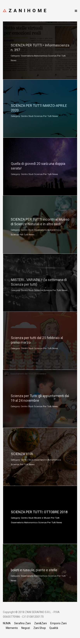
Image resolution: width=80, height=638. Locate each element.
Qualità (53, 627)
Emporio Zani (58, 623)
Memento (12, 627)
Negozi (25, 627)
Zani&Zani (40, 623)
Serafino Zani (22, 623)
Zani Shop (39, 627)
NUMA (7, 623)
